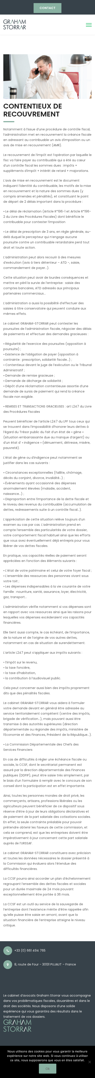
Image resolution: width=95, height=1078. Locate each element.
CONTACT (47, 8)
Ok (48, 1069)
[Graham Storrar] (14, 24)
